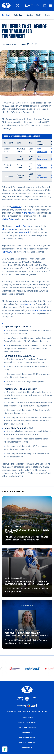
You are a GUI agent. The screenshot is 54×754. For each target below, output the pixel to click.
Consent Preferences (27, 722)
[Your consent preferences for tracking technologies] (4, 749)
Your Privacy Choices (27, 738)
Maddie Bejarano (9, 219)
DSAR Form (27, 732)
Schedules (19, 15)
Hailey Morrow (25, 304)
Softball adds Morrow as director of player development (26, 634)
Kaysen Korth (23, 232)
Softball (8, 526)
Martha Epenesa (23, 226)
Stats (47, 15)
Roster (29, 15)
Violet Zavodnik (9, 229)
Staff (38, 15)
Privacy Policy (27, 717)
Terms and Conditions (27, 727)
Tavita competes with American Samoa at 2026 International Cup (26, 582)
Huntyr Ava (7, 252)
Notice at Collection (27, 743)
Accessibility (27, 748)
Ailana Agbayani (29, 213)
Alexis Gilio (16, 206)
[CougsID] (17, 5)
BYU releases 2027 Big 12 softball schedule (26, 531)
